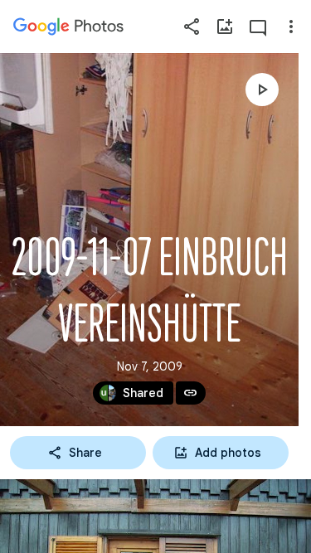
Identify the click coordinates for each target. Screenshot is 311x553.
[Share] (191, 26)
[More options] (291, 26)
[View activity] (258, 26)
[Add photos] (224, 26)
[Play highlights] (262, 89)
